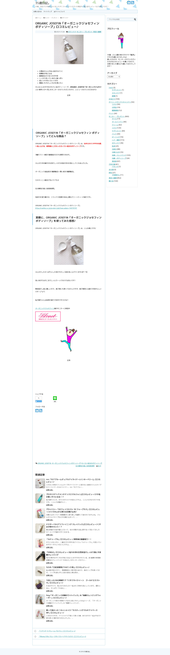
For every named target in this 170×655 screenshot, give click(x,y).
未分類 (111, 170)
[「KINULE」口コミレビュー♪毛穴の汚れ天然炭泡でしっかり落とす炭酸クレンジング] (40, 556)
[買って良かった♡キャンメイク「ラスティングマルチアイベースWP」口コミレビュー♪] (40, 614)
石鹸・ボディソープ (119, 158)
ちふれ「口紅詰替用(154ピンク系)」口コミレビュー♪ (67, 567)
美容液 (114, 161)
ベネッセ (115, 167)
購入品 (111, 181)
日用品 (114, 107)
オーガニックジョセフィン (44, 308)
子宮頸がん (116, 175)
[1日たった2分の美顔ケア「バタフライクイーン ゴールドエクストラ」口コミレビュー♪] (40, 584)
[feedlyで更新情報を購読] (128, 2)
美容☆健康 (97, 32)
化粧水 (114, 149)
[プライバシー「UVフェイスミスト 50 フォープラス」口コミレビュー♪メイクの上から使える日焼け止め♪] (40, 513)
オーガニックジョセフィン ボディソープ (66, 463)
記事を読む (49, 490)
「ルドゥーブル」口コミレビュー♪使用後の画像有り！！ (68, 539)
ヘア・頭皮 (116, 140)
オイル (114, 119)
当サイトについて (59, 11)
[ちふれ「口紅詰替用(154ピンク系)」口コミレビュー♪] (40, 571)
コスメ (114, 104)
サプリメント (116, 90)
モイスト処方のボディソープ (91, 463)
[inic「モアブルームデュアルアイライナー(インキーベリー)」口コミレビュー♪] (40, 483)
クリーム (115, 125)
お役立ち (112, 99)
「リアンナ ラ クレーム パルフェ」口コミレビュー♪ (57, 631)
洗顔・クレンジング (119, 155)
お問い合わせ (37, 11)
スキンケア (116, 93)
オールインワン (117, 122)
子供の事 (112, 164)
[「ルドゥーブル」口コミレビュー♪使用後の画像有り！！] (40, 543)
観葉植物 (115, 110)
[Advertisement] (68, 110)
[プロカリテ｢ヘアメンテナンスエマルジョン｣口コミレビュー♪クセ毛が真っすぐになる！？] (40, 498)
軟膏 (113, 96)
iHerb (111, 88)
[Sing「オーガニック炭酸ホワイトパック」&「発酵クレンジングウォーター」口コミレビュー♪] (40, 599)
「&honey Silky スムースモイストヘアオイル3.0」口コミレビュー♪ (62, 636)
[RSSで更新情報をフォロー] (132, 2)
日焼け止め (116, 152)
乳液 (113, 146)
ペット (111, 113)
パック (114, 134)
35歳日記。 (43, 3)
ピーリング (116, 137)
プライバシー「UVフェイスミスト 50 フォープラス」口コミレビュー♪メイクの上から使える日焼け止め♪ (73, 510)
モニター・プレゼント (84, 32)
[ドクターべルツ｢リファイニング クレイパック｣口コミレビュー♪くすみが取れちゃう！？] (40, 528)
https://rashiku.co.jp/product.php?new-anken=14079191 (56, 208)
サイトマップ (48, 11)
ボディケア (72, 32)
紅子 (99, 466)
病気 (110, 173)
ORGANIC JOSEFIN (44, 463)
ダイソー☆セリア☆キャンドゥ (120, 102)
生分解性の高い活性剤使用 (85, 466)
